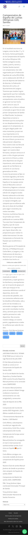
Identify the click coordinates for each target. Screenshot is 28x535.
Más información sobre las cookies (13, 521)
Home (10, 513)
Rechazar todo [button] (21, 271)
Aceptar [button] (14, 271)
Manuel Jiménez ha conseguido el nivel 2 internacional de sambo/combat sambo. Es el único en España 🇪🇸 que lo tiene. (13, 445)
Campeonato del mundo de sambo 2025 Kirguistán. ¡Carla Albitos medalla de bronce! (13, 410)
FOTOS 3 (19, 333)
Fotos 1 (5, 333)
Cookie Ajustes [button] (6, 271)
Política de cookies (13, 518)
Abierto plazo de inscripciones (13, 516)
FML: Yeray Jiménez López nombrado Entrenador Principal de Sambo (14, 486)
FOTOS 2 (12, 333)
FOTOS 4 (6, 337)
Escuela (16, 513)
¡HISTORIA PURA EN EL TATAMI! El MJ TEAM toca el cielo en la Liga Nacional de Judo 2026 (13, 356)
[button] (24, 531)
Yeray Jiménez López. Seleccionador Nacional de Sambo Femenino (12, 494)
